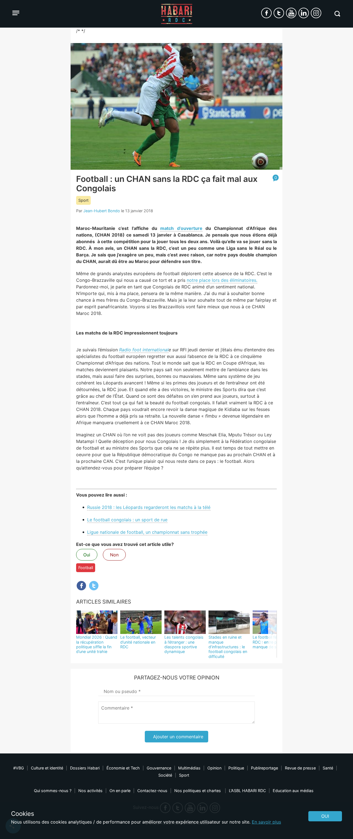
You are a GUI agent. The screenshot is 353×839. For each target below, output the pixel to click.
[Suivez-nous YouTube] (291, 13)
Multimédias (189, 768)
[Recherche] (337, 13)
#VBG (18, 768)
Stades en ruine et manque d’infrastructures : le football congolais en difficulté (227, 647)
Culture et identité (47, 768)
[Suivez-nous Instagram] (316, 13)
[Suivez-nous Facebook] (266, 13)
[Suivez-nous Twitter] (279, 13)
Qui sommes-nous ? (52, 790)
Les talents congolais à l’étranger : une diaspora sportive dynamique (184, 644)
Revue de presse (300, 768)
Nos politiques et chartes (198, 790)
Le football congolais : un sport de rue (127, 519)
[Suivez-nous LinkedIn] (303, 13)
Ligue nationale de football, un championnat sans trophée (147, 532)
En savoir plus (266, 822)
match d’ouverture (181, 228)
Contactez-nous (152, 790)
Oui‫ (325, 816)
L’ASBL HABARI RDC (247, 790)
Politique (236, 768)
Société (165, 775)
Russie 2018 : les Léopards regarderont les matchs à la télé (148, 507)
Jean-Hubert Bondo (101, 210)
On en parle (119, 790)
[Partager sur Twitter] (94, 585)
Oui (86, 554)
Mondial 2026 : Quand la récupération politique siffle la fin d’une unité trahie (96, 644)
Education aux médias (293, 790)
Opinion (214, 768)
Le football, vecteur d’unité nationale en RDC (138, 642)
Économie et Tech (123, 768)
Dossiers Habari (85, 768)
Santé (328, 768)
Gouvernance (159, 768)
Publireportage (264, 768)
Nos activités (90, 790)
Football (85, 567)
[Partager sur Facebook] (81, 585)
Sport (83, 200)
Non (114, 554)
